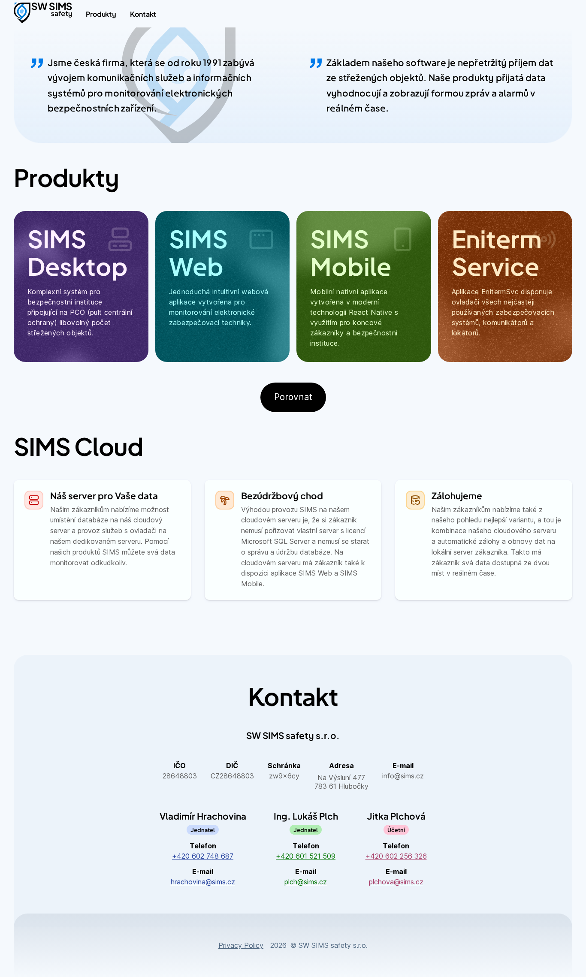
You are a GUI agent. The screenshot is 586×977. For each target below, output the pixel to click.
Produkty (101, 13)
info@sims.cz (403, 776)
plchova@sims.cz (396, 881)
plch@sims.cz (305, 881)
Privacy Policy (240, 945)
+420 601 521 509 (305, 856)
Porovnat (293, 397)
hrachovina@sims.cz (203, 881)
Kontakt (143, 13)
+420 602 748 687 (202, 856)
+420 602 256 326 (396, 856)
